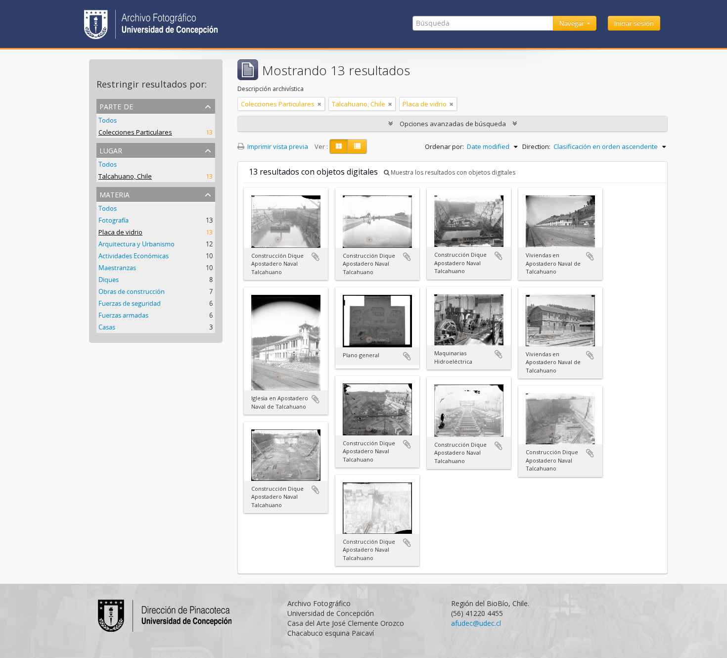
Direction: (536, 146)
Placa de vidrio (120, 232)
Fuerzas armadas (123, 315)
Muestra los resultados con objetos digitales (452, 172)
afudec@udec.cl (476, 623)
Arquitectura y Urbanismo (136, 243)
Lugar (110, 149)
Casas (106, 327)
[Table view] (357, 146)
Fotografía (113, 220)
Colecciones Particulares (135, 132)
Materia (114, 193)
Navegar (572, 23)
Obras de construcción (131, 291)
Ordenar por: (444, 146)
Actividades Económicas (133, 255)
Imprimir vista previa (277, 146)
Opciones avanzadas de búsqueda (452, 123)
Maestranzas (117, 267)
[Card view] (338, 146)
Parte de (116, 105)
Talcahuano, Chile (125, 176)
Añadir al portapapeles (315, 257)
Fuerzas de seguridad (129, 303)
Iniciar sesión (634, 23)
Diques (108, 279)
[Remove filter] (319, 104)
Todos (107, 120)
